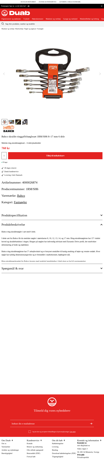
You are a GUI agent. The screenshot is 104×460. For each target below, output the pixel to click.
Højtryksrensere (37, 19)
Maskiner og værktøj (53, 19)
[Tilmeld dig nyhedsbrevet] (91, 423)
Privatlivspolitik (83, 457)
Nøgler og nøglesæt (30, 29)
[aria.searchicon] (2, 23)
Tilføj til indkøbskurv (55, 156)
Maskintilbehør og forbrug (89, 19)
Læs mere (73, 432)
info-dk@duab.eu (83, 445)
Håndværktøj (19, 29)
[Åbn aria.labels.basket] (100, 14)
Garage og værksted (70, 19)
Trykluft (26, 19)
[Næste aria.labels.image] (100, 74)
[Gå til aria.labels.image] (4, 122)
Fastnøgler (40, 29)
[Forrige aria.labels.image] (4, 74)
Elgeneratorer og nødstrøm (11, 19)
